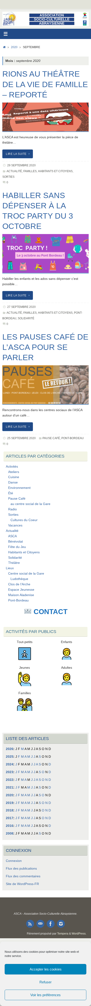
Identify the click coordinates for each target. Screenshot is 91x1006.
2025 (9, 756)
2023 (9, 772)
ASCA (12, 536)
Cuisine (13, 477)
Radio (12, 509)
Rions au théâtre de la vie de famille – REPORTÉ (45, 84)
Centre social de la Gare (26, 573)
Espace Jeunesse (21, 589)
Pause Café (51, 438)
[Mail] (40, 924)
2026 (9, 749)
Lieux (10, 568)
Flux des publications (21, 868)
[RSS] (30, 924)
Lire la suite (16, 154)
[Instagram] (61, 924)
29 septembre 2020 (21, 165)
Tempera (62, 933)
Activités (12, 466)
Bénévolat (15, 541)
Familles (30, 171)
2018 (9, 810)
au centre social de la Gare (30, 504)
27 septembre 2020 (21, 307)
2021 (9, 787)
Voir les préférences (45, 995)
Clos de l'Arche (19, 584)
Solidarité (26, 318)
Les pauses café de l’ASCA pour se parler (45, 347)
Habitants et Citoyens (55, 171)
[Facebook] (51, 924)
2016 (9, 826)
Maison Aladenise (21, 595)
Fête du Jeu (17, 547)
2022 (9, 780)
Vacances (15, 525)
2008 (9, 833)
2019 (9, 803)
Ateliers (13, 472)
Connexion (14, 861)
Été (10, 493)
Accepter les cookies (46, 969)
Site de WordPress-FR (22, 884)
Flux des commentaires (23, 876)
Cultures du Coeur (24, 520)
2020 (14, 47)
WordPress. (79, 933)
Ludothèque (19, 579)
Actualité (14, 171)
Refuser (45, 982)
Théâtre (14, 563)
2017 (9, 818)
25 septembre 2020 (21, 438)
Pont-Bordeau (72, 438)
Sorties (8, 176)
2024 (9, 764)
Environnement (19, 488)
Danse (13, 482)
